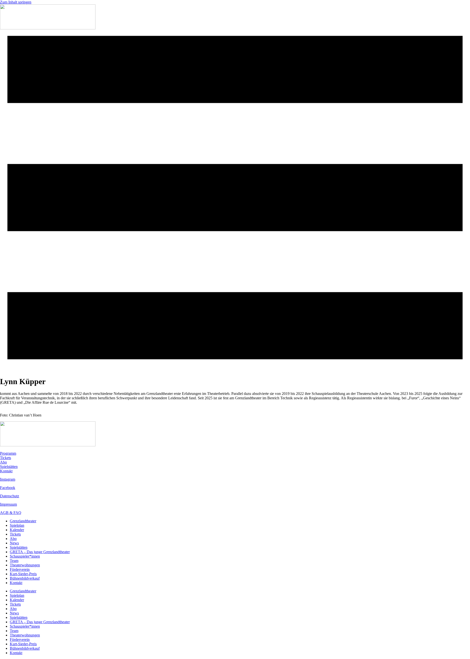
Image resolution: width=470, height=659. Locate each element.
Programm (8, 453)
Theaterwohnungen (25, 565)
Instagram (7, 479)
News (14, 543)
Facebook (7, 488)
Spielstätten (9, 466)
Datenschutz (9, 496)
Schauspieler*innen (25, 556)
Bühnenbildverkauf (25, 578)
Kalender (17, 530)
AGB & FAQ (10, 513)
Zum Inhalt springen (15, 2)
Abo (3, 462)
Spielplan (17, 525)
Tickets (5, 458)
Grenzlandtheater (23, 521)
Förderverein (20, 569)
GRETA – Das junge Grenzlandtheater (40, 552)
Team (14, 561)
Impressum (8, 504)
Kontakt (6, 471)
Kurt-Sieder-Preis (23, 574)
